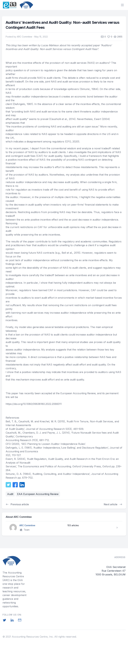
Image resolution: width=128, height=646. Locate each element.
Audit (10, 494)
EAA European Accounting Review (38, 494)
